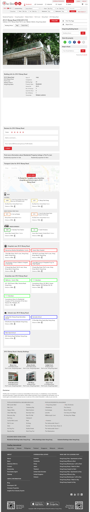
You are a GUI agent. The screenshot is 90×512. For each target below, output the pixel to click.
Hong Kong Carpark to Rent (68, 469)
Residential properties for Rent (39, 157)
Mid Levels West (11, 405)
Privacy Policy (58, 508)
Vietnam (19, 448)
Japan (35, 466)
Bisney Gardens (31, 365)
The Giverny (67, 407)
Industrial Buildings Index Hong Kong (68, 440)
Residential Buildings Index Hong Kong (18, 440)
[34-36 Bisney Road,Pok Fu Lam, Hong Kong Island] (13, 376)
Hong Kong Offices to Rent (68, 461)
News (8, 461)
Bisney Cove (13, 365)
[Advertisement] (31, 111)
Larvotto (47, 413)
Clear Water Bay (11, 413)
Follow (55, 21)
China (35, 464)
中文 (86, 4)
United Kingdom (38, 474)
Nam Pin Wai (29, 415)
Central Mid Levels (12, 420)
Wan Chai (9, 407)
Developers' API (12, 485)
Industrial (49, 4)
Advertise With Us (12, 464)
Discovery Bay (11, 415)
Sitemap (9, 474)
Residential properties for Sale (12, 157)
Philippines (27, 448)
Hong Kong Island (50, 405)
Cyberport (29, 418)
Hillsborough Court (50, 415)
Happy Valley (11, 410)
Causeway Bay (30, 407)
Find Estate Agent (12, 472)
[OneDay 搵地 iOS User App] (37, 504)
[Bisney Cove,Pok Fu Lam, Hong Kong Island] (13, 358)
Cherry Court (49, 383)
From (45, 8)
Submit (8, 148)
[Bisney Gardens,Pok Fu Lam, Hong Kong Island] (31, 358)
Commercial (39, 4)
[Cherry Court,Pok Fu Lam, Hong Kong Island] (49, 376)
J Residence (48, 407)
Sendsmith (84, 55)
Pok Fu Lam (10, 423)
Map (17, 25)
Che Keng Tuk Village (70, 413)
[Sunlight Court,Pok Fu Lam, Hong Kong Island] (49, 358)
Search (73, 11)
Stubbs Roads (30, 428)
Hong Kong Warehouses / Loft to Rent (71, 464)
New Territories (68, 405)
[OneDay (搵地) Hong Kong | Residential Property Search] (11, 3)
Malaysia (52, 448)
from (20, 11)
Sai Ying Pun (10, 428)
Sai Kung (9, 418)
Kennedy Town (30, 413)
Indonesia (60, 448)
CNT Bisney (31, 383)
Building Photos (9, 25)
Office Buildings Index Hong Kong (42, 440)
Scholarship (10, 469)
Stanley (28, 405)
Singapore (44, 448)
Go (83, 33)
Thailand (35, 448)
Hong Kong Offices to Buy (67, 474)
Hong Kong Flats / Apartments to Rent (71, 458)
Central (28, 426)
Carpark (60, 4)
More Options (81, 11)
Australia (36, 458)
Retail (69, 4)
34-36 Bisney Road (13, 383)
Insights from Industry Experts (15, 491)
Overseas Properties (58, 1)
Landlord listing (18, 8)
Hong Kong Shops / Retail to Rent (69, 466)
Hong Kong (10, 448)
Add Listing (70, 1)
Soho (8, 426)
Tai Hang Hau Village (69, 415)
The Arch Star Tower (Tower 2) (53, 426)
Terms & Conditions (50, 508)
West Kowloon (30, 410)
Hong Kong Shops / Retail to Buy (69, 479)
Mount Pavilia (67, 410)
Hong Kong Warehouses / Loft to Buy (70, 477)
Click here (31, 175)
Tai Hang (28, 423)
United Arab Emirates (40, 472)
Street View (25, 25)
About (9, 458)
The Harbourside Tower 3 (52, 423)
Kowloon (48, 420)
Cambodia (37, 461)
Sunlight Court (49, 365)
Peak (27, 420)
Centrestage (48, 410)
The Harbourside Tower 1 (52, 428)
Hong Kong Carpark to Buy (68, 482)
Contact (9, 466)
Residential (29, 4)
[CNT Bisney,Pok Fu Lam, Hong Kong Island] (31, 376)
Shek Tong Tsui (30, 431)
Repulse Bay (10, 431)
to (57, 8)
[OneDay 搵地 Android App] (52, 504)
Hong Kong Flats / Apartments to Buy (70, 472)
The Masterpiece (49, 431)
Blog (8, 483)
